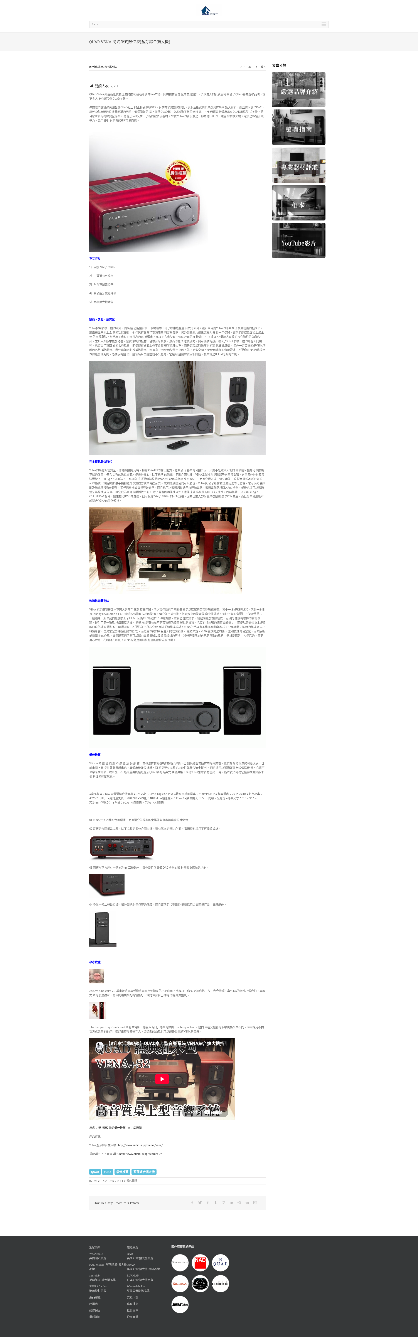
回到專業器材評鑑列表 (103, 67)
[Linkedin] (231, 1202)
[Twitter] (200, 1202)
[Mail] (255, 1202)
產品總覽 (95, 1297)
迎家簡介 (95, 1247)
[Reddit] (239, 1202)
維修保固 (95, 1310)
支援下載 (132, 1297)
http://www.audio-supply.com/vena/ (140, 1145)
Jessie (96, 1180)
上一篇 (247, 67)
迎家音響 (132, 1317)
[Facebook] (192, 1202)
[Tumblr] (215, 1202)
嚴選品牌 (132, 1247)
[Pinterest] (208, 1202)
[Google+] (223, 1202)
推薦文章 (132, 1310)
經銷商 (93, 1303)
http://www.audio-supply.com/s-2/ (140, 1154)
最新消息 (95, 1317)
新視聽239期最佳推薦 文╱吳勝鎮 (120, 1128)
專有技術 (132, 1303)
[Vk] (247, 1202)
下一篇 (259, 67)
